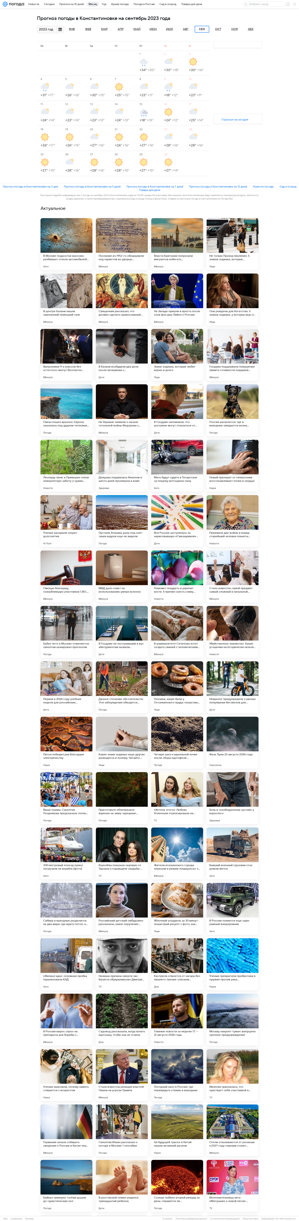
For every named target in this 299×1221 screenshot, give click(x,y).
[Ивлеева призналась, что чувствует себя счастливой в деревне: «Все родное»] (233, 1075)
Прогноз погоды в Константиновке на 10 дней (218, 186)
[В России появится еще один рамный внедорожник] (233, 909)
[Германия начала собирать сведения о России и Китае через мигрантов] (66, 1130)
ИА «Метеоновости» (286, 1219)
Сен (202, 29)
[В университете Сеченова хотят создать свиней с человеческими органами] (177, 632)
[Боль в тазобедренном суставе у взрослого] (233, 798)
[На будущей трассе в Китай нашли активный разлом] (177, 1130)
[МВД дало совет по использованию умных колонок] (122, 576)
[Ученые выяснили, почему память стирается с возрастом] (66, 1075)
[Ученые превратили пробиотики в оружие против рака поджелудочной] (233, 964)
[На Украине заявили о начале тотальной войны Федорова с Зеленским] (122, 410)
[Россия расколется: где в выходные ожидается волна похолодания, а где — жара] (233, 410)
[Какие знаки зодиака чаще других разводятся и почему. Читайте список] (122, 743)
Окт (218, 29)
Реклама (29, 1219)
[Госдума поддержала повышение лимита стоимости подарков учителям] (233, 355)
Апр (121, 29)
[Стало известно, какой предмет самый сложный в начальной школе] (233, 576)
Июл (169, 29)
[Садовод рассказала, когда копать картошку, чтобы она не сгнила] (122, 1020)
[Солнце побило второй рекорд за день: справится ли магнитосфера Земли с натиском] (177, 1186)
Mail (5, 1219)
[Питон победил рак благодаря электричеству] (66, 743)
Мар (104, 29)
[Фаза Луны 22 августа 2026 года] (233, 743)
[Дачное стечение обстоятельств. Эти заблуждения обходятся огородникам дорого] (122, 687)
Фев (88, 29)
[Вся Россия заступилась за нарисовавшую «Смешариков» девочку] (177, 521)
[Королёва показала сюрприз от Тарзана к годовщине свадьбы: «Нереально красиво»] (122, 853)
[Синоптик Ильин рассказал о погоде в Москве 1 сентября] (122, 1130)
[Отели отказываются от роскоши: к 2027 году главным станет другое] (233, 1130)
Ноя (234, 29)
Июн (153, 29)
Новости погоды (263, 186)
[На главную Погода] (16, 4)
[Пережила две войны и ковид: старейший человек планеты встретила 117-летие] (233, 521)
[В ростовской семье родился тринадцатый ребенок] (122, 1186)
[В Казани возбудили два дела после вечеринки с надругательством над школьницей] (122, 355)
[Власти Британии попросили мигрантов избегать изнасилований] (177, 244)
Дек (251, 29)
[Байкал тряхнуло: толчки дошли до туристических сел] (66, 1186)
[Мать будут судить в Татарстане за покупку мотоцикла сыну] (177, 466)
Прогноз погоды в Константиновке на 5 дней (92, 186)
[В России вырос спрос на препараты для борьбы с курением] (66, 1020)
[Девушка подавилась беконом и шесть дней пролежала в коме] (122, 466)
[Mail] (5, 4)
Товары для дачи (149, 190)
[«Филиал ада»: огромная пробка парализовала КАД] (66, 964)
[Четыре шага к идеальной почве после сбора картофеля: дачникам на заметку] (177, 743)
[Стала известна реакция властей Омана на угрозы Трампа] (122, 1075)
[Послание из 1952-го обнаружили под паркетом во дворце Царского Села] (122, 244)
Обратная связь (250, 1219)
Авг (185, 29)
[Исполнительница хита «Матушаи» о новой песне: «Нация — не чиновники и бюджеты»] (233, 1186)
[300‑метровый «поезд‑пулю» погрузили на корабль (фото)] (66, 853)
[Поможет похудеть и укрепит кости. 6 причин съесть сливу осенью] (177, 576)
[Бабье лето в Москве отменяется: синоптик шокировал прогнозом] (66, 632)
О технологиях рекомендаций (224, 1219)
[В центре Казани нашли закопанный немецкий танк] (66, 299)
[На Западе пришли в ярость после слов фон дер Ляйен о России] (177, 299)
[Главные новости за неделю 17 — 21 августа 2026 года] (177, 1020)
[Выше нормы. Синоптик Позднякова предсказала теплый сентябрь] (66, 798)
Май (137, 29)
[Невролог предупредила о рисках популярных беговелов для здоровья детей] (233, 687)
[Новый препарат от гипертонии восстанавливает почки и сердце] (233, 466)
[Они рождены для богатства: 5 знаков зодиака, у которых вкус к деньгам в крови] (233, 299)
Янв (72, 29)
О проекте (167, 1219)
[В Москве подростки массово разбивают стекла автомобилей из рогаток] (66, 244)
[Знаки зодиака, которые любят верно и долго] (177, 355)
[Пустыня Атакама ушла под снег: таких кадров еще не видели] (122, 521)
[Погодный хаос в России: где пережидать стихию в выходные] (177, 1075)
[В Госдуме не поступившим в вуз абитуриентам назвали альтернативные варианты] (122, 632)
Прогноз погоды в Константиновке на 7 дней (154, 186)
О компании (16, 1219)
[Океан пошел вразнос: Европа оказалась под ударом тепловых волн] (66, 410)
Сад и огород (288, 186)
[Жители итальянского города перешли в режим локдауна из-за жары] (177, 853)
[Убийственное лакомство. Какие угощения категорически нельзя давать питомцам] (233, 632)
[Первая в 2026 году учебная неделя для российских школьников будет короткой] (66, 687)
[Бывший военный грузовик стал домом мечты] (233, 853)
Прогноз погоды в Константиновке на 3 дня (30, 186)
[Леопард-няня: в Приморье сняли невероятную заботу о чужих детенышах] (66, 466)
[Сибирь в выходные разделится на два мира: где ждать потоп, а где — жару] (66, 909)
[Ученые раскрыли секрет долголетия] (66, 521)
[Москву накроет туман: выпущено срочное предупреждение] (233, 1020)
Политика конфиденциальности (191, 1219)
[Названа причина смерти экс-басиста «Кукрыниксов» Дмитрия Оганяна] (122, 964)
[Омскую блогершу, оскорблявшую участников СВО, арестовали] (66, 576)
